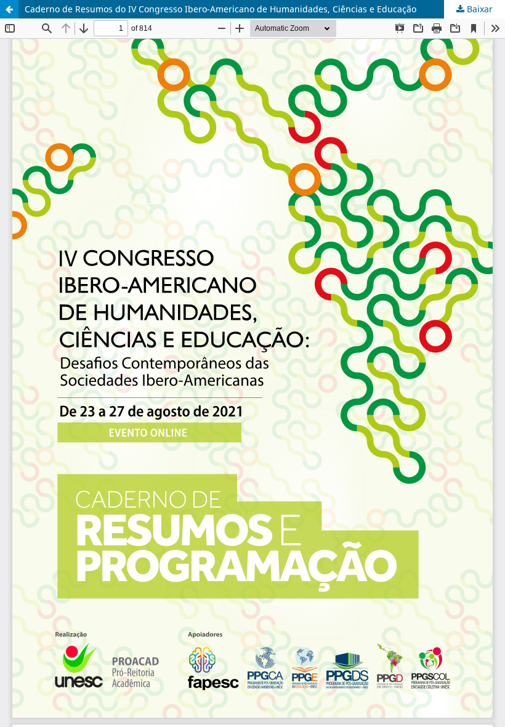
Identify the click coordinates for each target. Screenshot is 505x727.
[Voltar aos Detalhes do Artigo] (9, 9)
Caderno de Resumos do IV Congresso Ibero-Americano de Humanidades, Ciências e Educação (220, 9)
